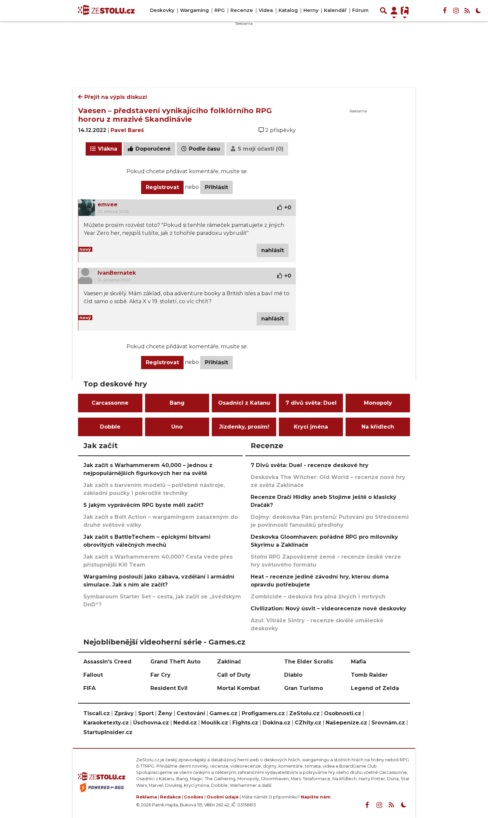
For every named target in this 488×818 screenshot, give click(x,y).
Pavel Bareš (127, 130)
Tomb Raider (369, 675)
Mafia (358, 661)
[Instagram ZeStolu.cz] (456, 11)
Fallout (93, 675)
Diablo (293, 675)
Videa (266, 10)
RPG (219, 10)
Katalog (288, 10)
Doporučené (152, 149)
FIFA (89, 688)
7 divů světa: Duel (311, 403)
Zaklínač (229, 661)
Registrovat (162, 187)
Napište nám (316, 796)
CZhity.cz (308, 722)
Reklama (146, 796)
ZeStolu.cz (304, 713)
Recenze (241, 10)
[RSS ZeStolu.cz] (467, 11)
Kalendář (335, 10)
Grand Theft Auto (175, 661)
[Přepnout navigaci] (394, 11)
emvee (108, 204)
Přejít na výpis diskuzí (115, 97)
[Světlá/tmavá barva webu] (478, 11)
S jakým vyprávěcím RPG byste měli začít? (143, 505)
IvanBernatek (117, 273)
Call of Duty (234, 675)
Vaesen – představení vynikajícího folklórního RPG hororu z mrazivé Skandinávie (175, 114)
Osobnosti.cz (342, 713)
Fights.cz (245, 722)
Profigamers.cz (263, 713)
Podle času (203, 149)
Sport (146, 713)
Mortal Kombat (238, 688)
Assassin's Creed (107, 661)
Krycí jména (311, 427)
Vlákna (106, 149)
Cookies (193, 796)
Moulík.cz (214, 722)
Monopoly (378, 403)
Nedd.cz (185, 722)
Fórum (360, 10)
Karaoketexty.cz (106, 722)
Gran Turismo (303, 688)
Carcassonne (110, 403)
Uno (177, 427)
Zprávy (124, 713)
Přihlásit (216, 187)
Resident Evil (169, 688)
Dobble (110, 427)
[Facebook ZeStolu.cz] (444, 11)
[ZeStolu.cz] (106, 11)
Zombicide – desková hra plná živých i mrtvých (318, 596)
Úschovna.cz (151, 722)
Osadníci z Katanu (244, 403)
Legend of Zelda (375, 688)
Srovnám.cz (388, 722)
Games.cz (223, 713)
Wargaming (194, 10)
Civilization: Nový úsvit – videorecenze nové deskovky (328, 608)
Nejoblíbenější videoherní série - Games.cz (164, 642)
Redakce (170, 796)
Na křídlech (378, 427)
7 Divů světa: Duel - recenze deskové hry (309, 465)
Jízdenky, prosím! (244, 427)
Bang (177, 403)
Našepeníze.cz (346, 722)
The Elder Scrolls (308, 661)
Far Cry (160, 675)
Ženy (165, 713)
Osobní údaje (222, 796)
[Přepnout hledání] (383, 11)
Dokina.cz (276, 722)
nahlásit (272, 250)
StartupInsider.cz (107, 732)
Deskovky (162, 10)
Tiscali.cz (96, 713)
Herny (310, 10)
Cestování (191, 713)
